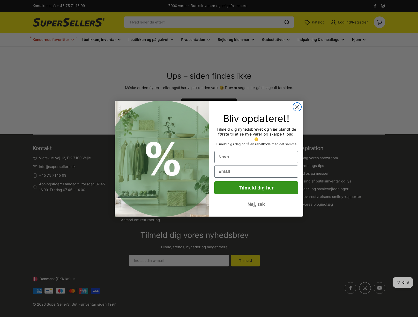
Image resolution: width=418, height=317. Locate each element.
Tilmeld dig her (256, 187)
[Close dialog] (297, 107)
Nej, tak (256, 204)
